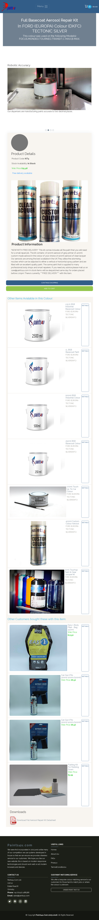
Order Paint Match (71, 890)
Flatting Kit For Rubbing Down (73, 767)
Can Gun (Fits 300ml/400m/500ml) (71, 676)
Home (53, 850)
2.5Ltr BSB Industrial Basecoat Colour (72, 306)
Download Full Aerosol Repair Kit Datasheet (36, 820)
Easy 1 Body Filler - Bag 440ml (73, 627)
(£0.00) (93, 6)
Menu (40, 6)
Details (85, 305)
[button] (46, 130)
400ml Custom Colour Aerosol (72, 522)
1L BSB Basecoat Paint (72, 351)
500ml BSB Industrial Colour (73, 396)
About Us (54, 854)
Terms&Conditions (58, 867)
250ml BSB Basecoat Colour (73, 442)
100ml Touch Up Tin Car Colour (72, 489)
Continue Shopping (49, 283)
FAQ (52, 858)
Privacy (54, 863)
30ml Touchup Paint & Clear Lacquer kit (71, 572)
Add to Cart (49, 288)
